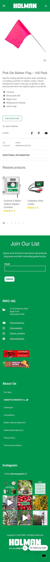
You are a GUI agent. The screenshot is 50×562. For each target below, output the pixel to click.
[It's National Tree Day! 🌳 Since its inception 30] (10, 517)
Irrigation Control (23, 145)
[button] (10, 126)
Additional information (16, 155)
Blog (15, 399)
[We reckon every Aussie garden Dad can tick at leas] (40, 487)
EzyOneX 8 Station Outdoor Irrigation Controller (12, 204)
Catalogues (8, 407)
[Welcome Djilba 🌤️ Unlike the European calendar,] (40, 502)
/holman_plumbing (17, 333)
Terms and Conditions (13, 445)
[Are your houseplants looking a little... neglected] (25, 487)
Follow (14, 473)
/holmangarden (16, 328)
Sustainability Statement (13, 430)
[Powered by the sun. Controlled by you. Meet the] (40, 517)
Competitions (9, 415)
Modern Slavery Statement (15, 422)
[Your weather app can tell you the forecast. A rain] (25, 517)
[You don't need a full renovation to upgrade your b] (10, 502)
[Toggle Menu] (4, 5)
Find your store (12, 118)
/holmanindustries (17, 322)
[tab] (25, 155)
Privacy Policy (9, 437)
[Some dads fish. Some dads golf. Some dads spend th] (10, 487)
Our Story (8, 392)
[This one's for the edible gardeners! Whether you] (25, 502)
